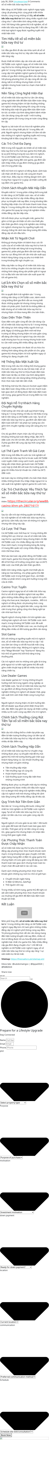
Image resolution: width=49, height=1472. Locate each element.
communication (7, 1325)
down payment (7, 1215)
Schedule (4, 1380)
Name (3, 1040)
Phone (3, 1047)
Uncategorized (21, 1)
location (4, 1270)
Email (2, 1043)
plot (2, 1051)
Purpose (4, 1105)
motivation (5, 1160)
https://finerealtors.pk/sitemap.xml (27, 959)
